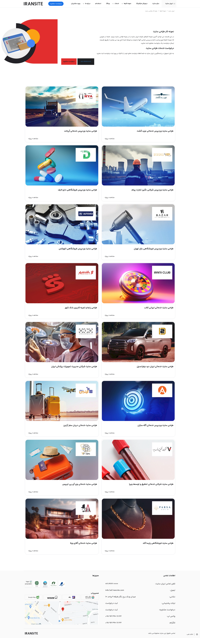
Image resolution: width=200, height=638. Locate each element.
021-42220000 (86, 61)
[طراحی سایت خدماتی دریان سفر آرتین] (61, 420)
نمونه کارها (127, 3)
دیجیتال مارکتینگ (141, 3)
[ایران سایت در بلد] (71, 597)
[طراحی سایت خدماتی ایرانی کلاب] (138, 303)
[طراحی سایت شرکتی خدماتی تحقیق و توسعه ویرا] (138, 479)
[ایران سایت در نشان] (90, 597)
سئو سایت (155, 3)
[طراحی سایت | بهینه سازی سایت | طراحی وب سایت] (31, 633)
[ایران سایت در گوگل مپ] (34, 597)
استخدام (98, 3)
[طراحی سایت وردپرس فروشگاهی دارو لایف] (61, 185)
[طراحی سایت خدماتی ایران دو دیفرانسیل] (138, 362)
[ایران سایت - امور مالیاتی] (36, 584)
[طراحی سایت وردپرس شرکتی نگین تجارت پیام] (138, 185)
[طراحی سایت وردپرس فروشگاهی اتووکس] (61, 244)
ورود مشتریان (75, 3)
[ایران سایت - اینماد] (61, 584)
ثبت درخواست (111, 603)
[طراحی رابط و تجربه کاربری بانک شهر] (61, 303)
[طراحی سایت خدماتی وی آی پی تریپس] (61, 479)
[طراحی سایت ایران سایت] (33, 3)
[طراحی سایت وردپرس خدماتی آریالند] (61, 126)
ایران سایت (169, 3)
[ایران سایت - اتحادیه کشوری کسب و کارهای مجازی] (45, 584)
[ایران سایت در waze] (52, 597)
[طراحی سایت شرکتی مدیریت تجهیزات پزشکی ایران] (61, 362)
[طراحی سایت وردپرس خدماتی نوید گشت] (138, 126)
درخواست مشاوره (56, 4)
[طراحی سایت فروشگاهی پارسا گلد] (138, 538)
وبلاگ (108, 3)
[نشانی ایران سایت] (62, 624)
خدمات (117, 3)
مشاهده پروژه (110, 139)
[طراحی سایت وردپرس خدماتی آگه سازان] (138, 420)
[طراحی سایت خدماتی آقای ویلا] (61, 538)
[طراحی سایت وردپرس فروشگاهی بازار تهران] (138, 244)
